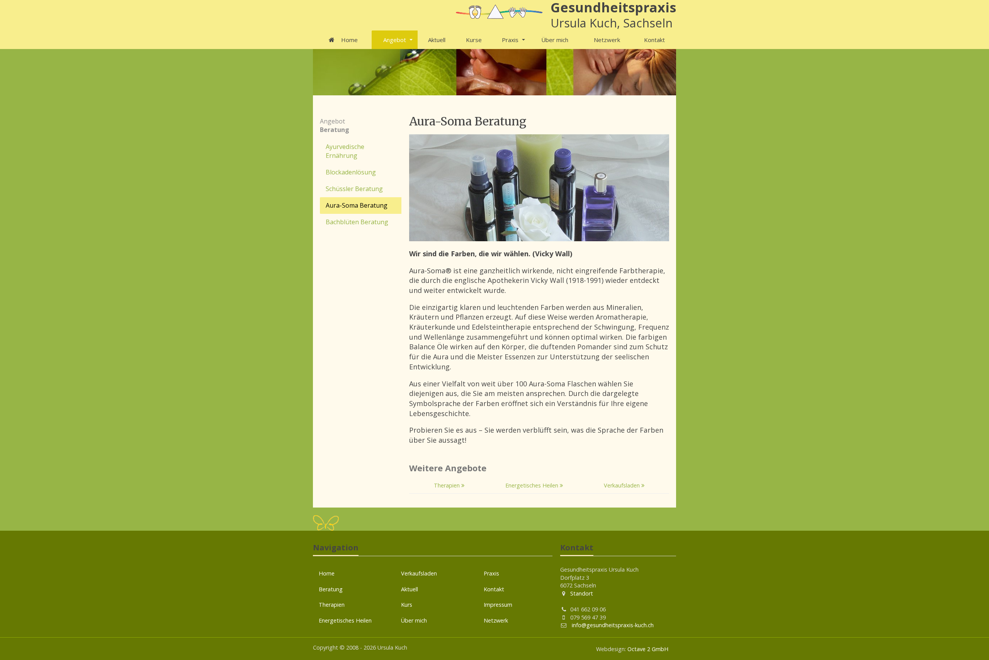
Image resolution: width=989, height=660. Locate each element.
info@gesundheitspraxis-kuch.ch (612, 625)
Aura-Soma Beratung (356, 205)
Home (349, 40)
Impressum (498, 604)
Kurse (474, 40)
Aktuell (436, 40)
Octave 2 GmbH (647, 649)
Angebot (394, 40)
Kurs (406, 604)
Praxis (510, 40)
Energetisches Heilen (532, 485)
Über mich (554, 40)
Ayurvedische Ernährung (345, 151)
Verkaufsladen (622, 485)
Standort (581, 593)
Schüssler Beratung (354, 188)
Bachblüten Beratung (357, 222)
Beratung (331, 589)
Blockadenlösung (351, 172)
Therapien (447, 485)
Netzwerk (607, 40)
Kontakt (654, 40)
